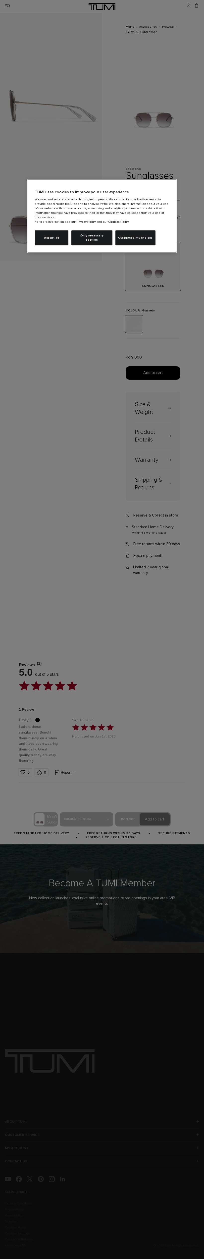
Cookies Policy (118, 222)
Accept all (51, 237)
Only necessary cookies (91, 237)
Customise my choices (135, 237)
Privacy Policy (86, 222)
